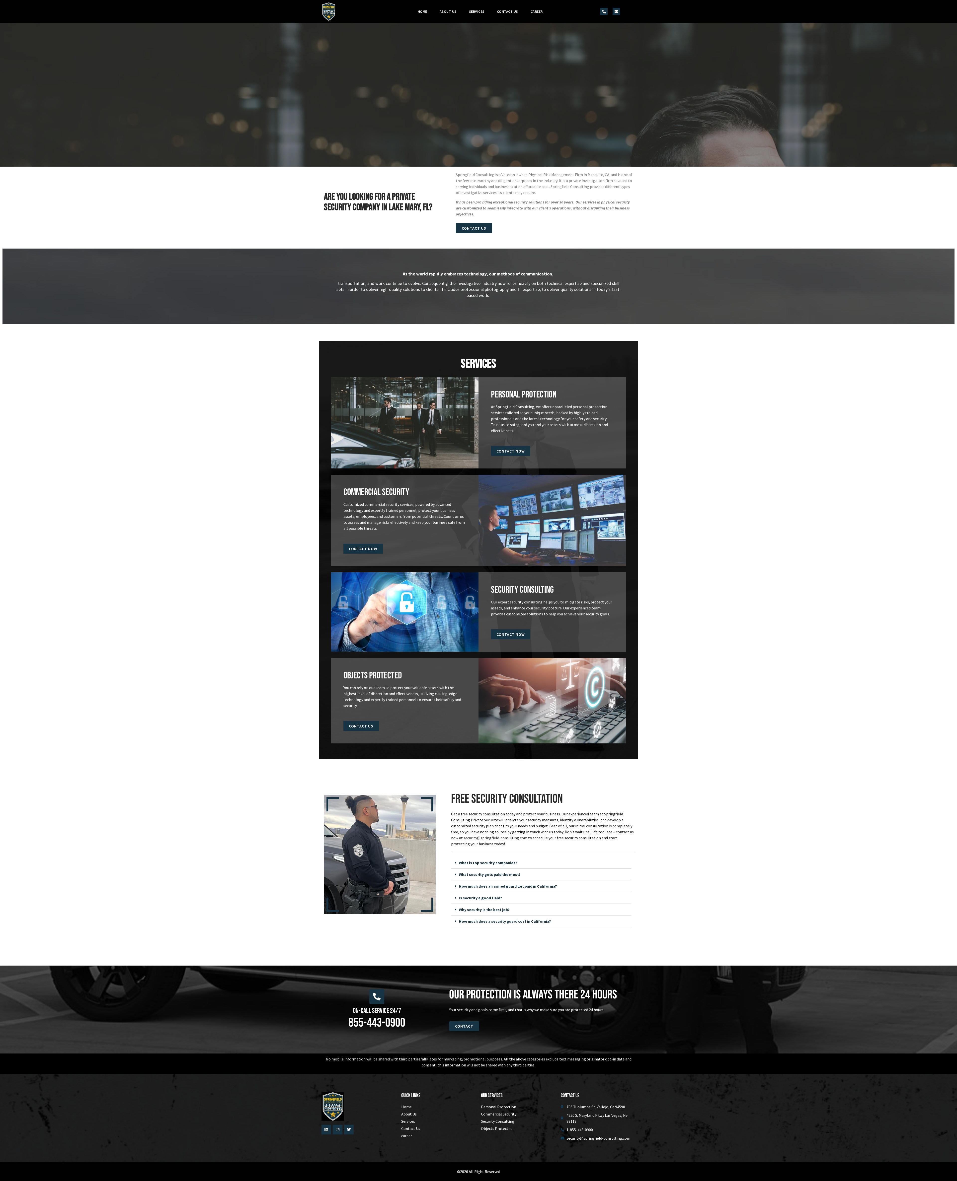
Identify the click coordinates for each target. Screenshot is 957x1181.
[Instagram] (337, 1129)
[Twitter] (349, 1129)
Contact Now (510, 451)
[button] (541, 863)
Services (476, 11)
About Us (448, 11)
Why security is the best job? (484, 909)
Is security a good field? (480, 897)
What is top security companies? (488, 862)
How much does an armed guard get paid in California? (508, 886)
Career (537, 11)
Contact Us (507, 11)
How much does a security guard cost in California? (505, 921)
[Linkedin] (326, 1129)
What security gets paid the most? (490, 874)
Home (422, 11)
